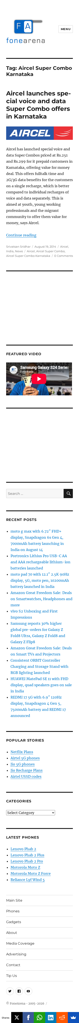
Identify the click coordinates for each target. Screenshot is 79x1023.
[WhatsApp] (39, 1017)
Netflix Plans (22, 752)
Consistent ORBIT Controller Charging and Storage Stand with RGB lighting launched (39, 666)
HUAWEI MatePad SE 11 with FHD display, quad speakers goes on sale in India (41, 685)
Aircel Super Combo (50, 251)
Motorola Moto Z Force (31, 873)
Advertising (16, 954)
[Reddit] (62, 1017)
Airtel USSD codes (26, 776)
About (11, 933)
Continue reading (21, 235)
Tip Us (11, 976)
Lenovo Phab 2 (23, 849)
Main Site (14, 900)
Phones (13, 911)
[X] (16, 1017)
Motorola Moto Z (25, 867)
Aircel (64, 246)
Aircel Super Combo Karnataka (28, 256)
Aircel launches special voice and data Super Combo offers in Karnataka (38, 105)
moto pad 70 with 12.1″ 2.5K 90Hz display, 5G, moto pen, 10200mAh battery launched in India (40, 580)
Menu (65, 29)
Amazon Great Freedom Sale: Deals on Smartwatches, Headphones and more (41, 599)
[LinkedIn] (50, 1017)
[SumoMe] (73, 1017)
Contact (13, 965)
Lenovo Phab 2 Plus (27, 855)
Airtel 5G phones (25, 758)
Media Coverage (20, 943)
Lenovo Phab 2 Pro (27, 861)
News (19, 251)
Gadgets (13, 922)
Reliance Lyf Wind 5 (28, 879)
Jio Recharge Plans (27, 770)
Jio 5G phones (23, 764)
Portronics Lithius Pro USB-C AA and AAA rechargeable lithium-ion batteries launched (40, 562)
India (10, 251)
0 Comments (63, 256)
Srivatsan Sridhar (18, 246)
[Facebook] (28, 1017)
